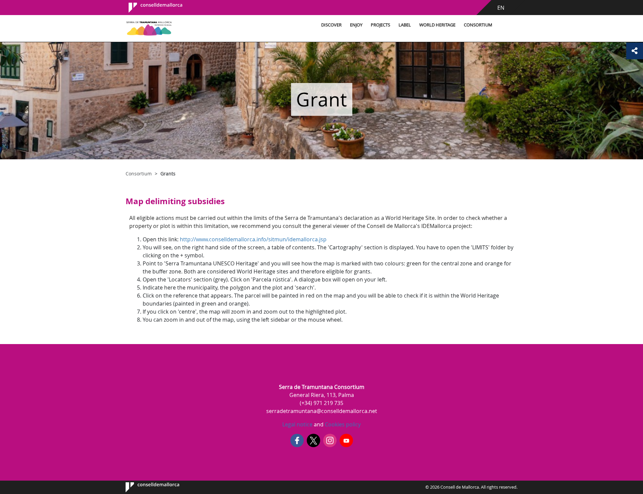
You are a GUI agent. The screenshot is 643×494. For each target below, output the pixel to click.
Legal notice (297, 424)
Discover (331, 25)
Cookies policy (342, 424)
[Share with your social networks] (634, 51)
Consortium (478, 25)
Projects (380, 25)
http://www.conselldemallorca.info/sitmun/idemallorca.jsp (253, 239)
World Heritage (437, 25)
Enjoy (356, 25)
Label (405, 25)
